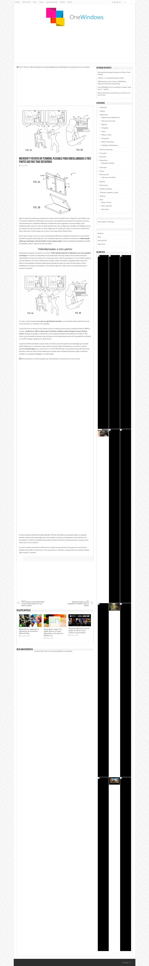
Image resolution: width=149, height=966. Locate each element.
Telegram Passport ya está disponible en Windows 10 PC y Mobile (78, 603)
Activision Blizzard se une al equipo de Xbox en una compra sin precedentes (78, 630)
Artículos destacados (52, 2)
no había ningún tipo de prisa (39, 231)
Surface (42, 2)
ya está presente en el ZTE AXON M (49, 349)
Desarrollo (103, 157)
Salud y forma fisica (108, 142)
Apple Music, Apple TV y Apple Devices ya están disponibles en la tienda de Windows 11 (53, 632)
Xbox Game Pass (107, 206)
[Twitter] (115, 2)
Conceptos (103, 153)
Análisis (102, 111)
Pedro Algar (24, 165)
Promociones (104, 185)
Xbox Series (105, 209)
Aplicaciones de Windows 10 (111, 117)
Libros (104, 131)
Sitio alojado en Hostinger (106, 222)
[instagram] (120, 2)
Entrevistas (103, 167)
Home (20, 67)
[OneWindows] (74, 17)
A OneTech (103, 107)
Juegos (102, 171)
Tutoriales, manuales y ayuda (109, 192)
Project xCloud (106, 202)
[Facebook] (113, 2)
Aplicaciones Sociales (108, 121)
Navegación (105, 138)
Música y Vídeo (107, 135)
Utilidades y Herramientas (110, 145)
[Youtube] (117, 2)
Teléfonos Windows (106, 189)
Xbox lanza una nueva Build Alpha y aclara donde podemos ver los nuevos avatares (32, 603)
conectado (51, 651)
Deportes (104, 124)
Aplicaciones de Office (109, 177)
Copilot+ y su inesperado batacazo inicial (111, 78)
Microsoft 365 (27, 2)
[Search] (133, 2)
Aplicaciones (104, 115)
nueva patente (41, 236)
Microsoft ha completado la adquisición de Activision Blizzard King (29, 631)
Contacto (69, 2)
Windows (17, 2)
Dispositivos (104, 160)
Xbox (101, 199)
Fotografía (105, 128)
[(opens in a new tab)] (30, 620)
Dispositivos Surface (108, 163)
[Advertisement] (74, 44)
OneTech (62, 2)
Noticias (26, 67)
